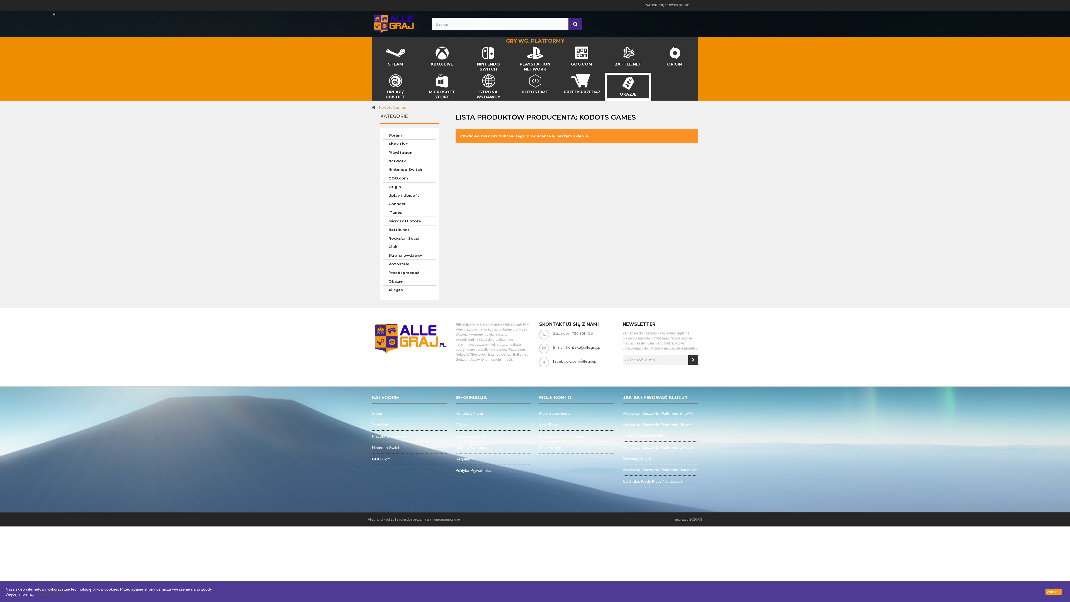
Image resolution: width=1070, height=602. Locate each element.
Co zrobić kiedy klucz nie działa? (653, 481)
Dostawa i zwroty (471, 436)
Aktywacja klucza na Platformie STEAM (658, 413)
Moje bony (548, 425)
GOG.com (398, 178)
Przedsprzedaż (403, 272)
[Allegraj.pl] (395, 23)
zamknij (1053, 591)
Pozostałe (398, 264)
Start (376, 47)
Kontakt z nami (469, 413)
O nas (461, 425)
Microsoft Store (404, 221)
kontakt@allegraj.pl (583, 347)
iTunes (395, 212)
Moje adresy (550, 447)
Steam (395, 135)
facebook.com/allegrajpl (575, 361)
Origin (394, 187)
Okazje (395, 281)
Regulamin (465, 459)
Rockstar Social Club (404, 242)
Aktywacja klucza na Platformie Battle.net (660, 470)
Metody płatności (471, 447)
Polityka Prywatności (56, 594)
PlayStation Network (400, 156)
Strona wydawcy (405, 255)
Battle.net (398, 229)
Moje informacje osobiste (561, 436)
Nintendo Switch (405, 169)
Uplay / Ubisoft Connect (403, 199)
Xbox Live (398, 144)
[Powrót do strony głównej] (374, 107)
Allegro (395, 290)
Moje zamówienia (554, 413)
